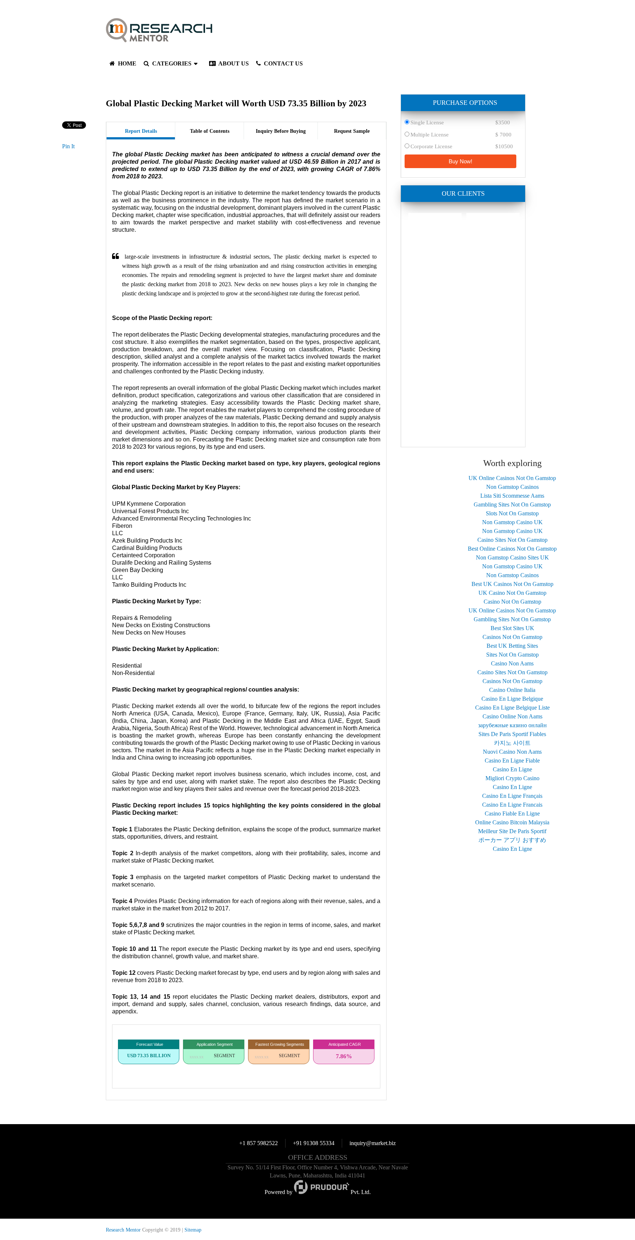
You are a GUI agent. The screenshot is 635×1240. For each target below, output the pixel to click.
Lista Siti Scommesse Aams (512, 496)
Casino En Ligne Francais (512, 805)
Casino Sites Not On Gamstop (512, 540)
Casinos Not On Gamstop (512, 637)
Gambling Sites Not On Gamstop (512, 504)
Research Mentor (123, 1230)
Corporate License (431, 146)
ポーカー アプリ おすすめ (512, 840)
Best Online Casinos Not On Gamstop (512, 549)
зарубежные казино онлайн (512, 725)
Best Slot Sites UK (512, 628)
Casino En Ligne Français (512, 796)
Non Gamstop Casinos (512, 487)
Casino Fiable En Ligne (512, 813)
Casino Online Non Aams (512, 716)
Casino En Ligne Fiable (512, 760)
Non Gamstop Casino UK (512, 522)
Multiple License (429, 135)
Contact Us (282, 63)
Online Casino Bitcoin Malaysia (512, 822)
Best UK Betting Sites (512, 646)
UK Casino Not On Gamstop (512, 593)
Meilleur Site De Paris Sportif (512, 831)
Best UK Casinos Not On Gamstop (512, 584)
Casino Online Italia (512, 690)
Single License (427, 122)
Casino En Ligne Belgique (512, 699)
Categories (171, 63)
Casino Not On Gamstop (512, 601)
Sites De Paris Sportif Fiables (512, 734)
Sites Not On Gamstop (512, 654)
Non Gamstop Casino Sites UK (512, 557)
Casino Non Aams (512, 663)
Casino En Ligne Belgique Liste (512, 707)
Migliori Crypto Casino (512, 778)
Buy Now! (460, 161)
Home (126, 63)
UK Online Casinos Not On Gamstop (512, 478)
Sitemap (192, 1230)
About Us (233, 63)
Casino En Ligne (512, 769)
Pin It (68, 146)
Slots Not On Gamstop (512, 513)
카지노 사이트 (512, 743)
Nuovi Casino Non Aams (512, 752)
